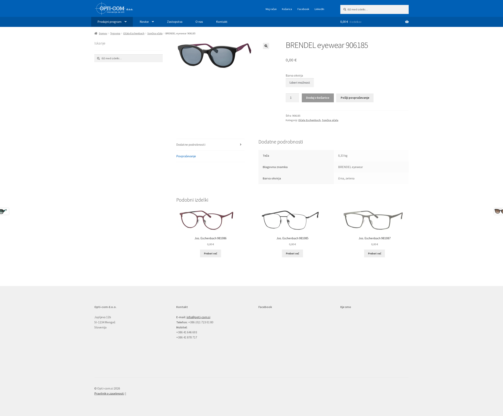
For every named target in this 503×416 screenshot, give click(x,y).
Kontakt (222, 22)
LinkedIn (319, 9)
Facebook (303, 9)
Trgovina (115, 33)
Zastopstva (174, 22)
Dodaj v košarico (317, 98)
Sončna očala (154, 33)
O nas (199, 22)
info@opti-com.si (198, 317)
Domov (103, 33)
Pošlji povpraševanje (355, 98)
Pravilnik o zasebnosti (109, 393)
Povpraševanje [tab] (186, 156)
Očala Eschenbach (133, 33)
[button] (266, 46)
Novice (144, 22)
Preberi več (210, 253)
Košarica (287, 9)
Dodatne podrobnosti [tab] (190, 144)
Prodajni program (109, 22)
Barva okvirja (294, 75)
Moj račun (271, 9)
